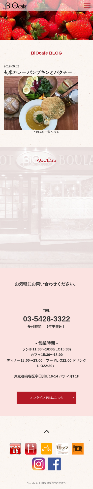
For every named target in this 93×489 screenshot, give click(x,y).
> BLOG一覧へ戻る (46, 132)
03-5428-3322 (46, 319)
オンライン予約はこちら (46, 397)
